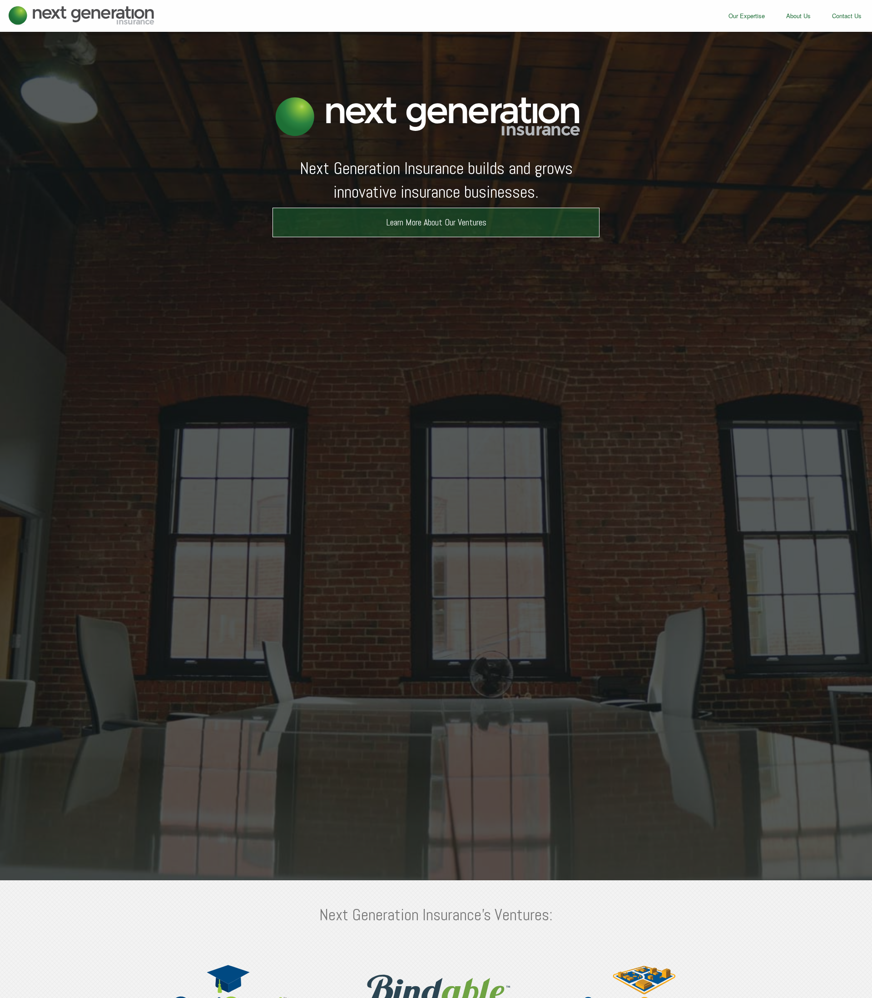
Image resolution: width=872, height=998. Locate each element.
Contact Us (847, 15)
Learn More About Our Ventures (436, 222)
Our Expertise (746, 15)
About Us (798, 15)
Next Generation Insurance (77, 16)
